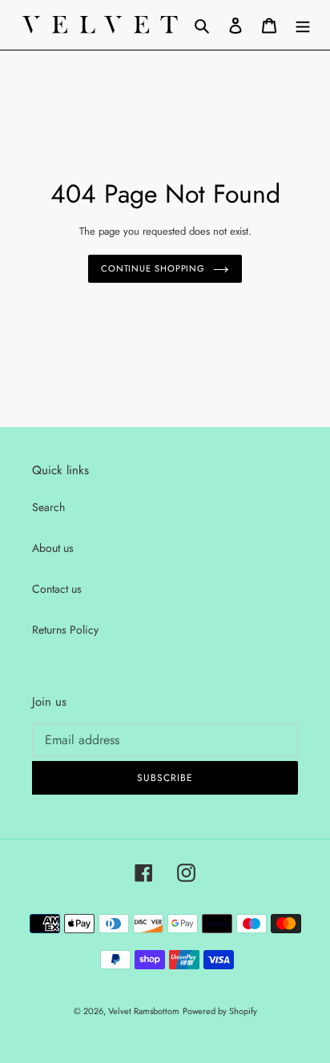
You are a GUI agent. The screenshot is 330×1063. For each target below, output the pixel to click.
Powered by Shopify (220, 1011)
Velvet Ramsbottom (143, 1011)
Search (48, 507)
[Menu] (303, 25)
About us (53, 548)
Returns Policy (65, 630)
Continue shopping (153, 268)
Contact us (57, 589)
